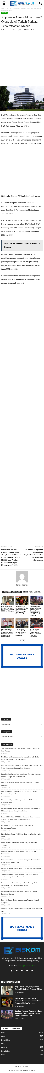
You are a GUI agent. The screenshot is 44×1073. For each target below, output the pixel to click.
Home (2, 8)
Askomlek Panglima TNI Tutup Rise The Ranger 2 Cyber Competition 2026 (21, 910)
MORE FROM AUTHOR (31, 592)
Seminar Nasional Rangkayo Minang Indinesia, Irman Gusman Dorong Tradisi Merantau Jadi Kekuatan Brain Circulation (36, 611)
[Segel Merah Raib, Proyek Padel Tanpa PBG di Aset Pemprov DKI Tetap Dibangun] (7, 600)
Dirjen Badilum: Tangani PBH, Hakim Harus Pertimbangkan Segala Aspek (20, 835)
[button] (40, 3)
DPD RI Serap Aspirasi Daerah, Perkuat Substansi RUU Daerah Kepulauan (21, 632)
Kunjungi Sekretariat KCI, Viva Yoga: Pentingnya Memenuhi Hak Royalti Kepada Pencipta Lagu (20, 861)
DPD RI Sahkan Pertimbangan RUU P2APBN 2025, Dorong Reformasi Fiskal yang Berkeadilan (35, 632)
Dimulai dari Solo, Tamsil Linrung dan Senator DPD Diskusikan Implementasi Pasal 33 (20, 801)
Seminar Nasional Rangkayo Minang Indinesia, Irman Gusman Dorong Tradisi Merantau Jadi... (28, 1013)
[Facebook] (12, 971)
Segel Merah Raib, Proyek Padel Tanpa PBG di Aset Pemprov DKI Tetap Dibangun (7, 609)
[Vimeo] (22, 971)
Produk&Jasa (5, 1040)
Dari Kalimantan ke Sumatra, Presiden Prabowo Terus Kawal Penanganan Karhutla (19, 893)
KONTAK (26, 1066)
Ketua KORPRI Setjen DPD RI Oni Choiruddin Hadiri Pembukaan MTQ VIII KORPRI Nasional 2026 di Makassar (20, 818)
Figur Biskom (5, 1051)
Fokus (3, 1055)
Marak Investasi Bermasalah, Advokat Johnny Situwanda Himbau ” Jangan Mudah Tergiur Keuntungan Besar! (22, 610)
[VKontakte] (27, 971)
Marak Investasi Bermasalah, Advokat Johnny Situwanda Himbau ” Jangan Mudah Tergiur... (29, 1001)
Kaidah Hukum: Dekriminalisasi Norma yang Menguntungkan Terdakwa (19, 844)
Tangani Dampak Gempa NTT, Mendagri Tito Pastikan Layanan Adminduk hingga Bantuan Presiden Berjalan (19, 876)
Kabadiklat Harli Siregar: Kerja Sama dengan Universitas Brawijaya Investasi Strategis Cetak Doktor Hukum (7, 632)
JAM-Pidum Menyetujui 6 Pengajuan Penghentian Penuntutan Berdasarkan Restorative (33, 555)
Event (3, 1036)
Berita (7, 8)
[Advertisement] (22, 56)
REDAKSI (18, 1066)
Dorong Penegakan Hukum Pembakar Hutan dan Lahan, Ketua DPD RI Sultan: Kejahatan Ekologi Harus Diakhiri (21, 810)
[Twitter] (17, 971)
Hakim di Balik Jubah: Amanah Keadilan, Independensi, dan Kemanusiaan (18, 852)
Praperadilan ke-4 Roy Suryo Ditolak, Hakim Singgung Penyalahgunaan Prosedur (17, 827)
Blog (3, 1044)
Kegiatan (4, 1047)
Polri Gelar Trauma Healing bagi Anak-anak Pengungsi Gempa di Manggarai (20, 901)
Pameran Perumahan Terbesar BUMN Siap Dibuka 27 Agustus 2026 (21, 868)
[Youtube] (32, 971)
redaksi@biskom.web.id (26, 966)
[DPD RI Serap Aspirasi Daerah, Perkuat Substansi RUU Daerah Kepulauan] (22, 623)
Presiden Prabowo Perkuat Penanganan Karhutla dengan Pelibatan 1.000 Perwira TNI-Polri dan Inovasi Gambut (20, 884)
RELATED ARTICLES (12, 592)
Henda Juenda (7, 30)
